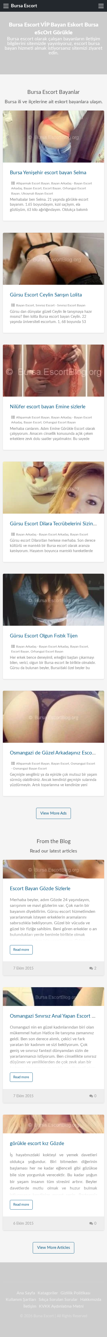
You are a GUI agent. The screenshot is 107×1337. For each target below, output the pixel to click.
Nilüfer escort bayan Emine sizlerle (47, 406)
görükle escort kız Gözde (37, 1143)
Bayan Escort (33, 188)
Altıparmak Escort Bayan (33, 183)
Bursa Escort (24, 5)
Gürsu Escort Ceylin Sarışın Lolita (46, 295)
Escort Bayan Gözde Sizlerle (40, 888)
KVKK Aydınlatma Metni (61, 1306)
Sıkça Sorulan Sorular (58, 1299)
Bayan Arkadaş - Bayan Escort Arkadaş (42, 534)
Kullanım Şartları (21, 1299)
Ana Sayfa (26, 1293)
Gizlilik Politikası (75, 1293)
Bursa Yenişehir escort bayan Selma (48, 172)
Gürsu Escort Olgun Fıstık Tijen (44, 636)
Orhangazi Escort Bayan (59, 422)
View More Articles (53, 1248)
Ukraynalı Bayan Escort (37, 193)
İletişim (29, 1306)
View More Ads (53, 813)
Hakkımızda (90, 1299)
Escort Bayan (52, 188)
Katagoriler (48, 1293)
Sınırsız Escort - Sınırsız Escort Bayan (60, 305)
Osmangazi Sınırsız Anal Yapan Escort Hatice (58, 1016)
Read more (21, 949)
